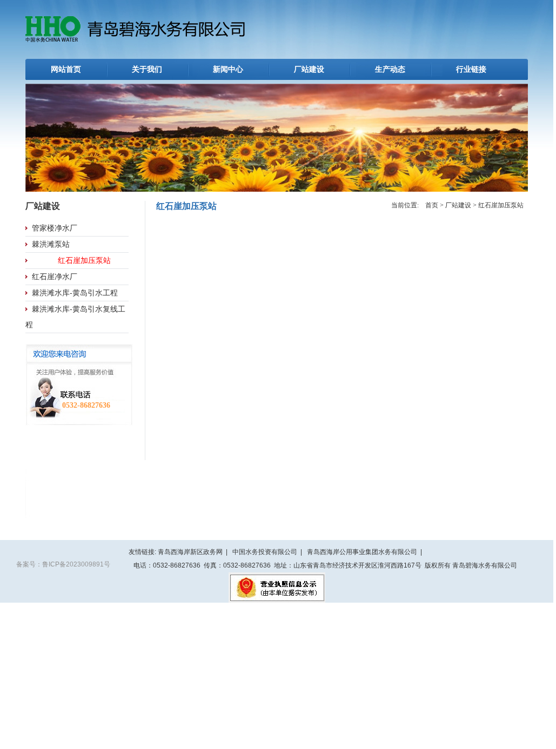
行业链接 (471, 69)
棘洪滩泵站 (51, 244)
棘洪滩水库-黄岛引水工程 (75, 293)
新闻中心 (228, 69)
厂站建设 (309, 69)
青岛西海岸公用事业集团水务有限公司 (362, 552)
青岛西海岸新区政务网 (190, 552)
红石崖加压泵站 (84, 261)
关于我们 (147, 69)
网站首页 (66, 69)
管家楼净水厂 (54, 228)
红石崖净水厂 (54, 277)
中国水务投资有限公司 (264, 552)
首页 (431, 205)
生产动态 (390, 69)
